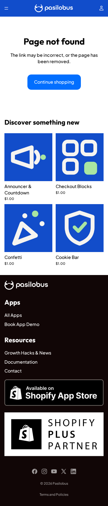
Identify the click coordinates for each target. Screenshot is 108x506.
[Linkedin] (73, 471)
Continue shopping (54, 82)
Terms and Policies (54, 494)
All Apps (13, 315)
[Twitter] (63, 471)
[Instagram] (44, 471)
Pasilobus (60, 483)
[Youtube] (54, 471)
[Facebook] (34, 471)
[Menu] (6, 8)
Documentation (20, 362)
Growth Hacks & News (27, 353)
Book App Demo (21, 324)
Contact (13, 371)
